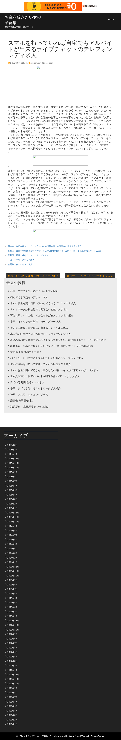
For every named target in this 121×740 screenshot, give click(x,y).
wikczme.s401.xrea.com (42, 63)
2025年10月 (13, 467)
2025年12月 (13, 458)
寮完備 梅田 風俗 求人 (22, 400)
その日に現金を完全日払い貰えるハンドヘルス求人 (39, 327)
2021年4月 (12, 710)
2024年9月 (12, 526)
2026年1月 (12, 454)
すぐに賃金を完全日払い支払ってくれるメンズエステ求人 (43, 303)
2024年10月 (13, 521)
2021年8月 (12, 692)
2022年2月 (12, 665)
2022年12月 (13, 620)
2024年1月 (12, 562)
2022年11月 (13, 625)
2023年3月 (12, 607)
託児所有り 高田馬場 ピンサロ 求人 (29, 406)
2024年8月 (12, 530)
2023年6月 (12, 593)
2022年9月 (12, 634)
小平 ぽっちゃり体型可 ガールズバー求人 (35, 321)
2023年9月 (12, 580)
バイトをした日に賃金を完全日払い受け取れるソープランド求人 (46, 357)
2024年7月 (12, 535)
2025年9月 (12, 472)
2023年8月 (12, 584)
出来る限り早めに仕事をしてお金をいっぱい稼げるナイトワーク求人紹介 (51, 345)
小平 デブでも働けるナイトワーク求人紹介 (35, 388)
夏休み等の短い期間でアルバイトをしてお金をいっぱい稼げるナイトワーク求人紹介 (58, 339)
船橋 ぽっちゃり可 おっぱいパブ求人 (33, 276)
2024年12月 (13, 512)
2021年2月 (12, 719)
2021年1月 (12, 724)
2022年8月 (12, 638)
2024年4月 (12, 548)
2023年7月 (12, 589)
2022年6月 (12, 647)
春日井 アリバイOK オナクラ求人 (90, 276)
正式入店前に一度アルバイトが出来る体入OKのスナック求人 (45, 376)
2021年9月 (12, 688)
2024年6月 (12, 539)
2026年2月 (12, 449)
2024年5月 (12, 544)
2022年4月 (12, 656)
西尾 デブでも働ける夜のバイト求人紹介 (34, 291)
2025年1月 (12, 508)
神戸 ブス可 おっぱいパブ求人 (29, 394)
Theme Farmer (97, 736)
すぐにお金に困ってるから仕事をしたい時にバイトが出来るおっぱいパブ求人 (54, 370)
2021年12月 (13, 674)
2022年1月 (12, 670)
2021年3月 (12, 715)
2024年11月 (13, 517)
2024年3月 (12, 553)
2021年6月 (12, 701)
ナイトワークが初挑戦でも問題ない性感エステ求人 (39, 309)
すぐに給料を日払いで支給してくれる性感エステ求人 (40, 364)
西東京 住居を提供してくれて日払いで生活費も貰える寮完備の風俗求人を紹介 (45, 246)
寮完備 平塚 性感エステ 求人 (26, 351)
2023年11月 (13, 571)
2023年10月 (13, 575)
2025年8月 (12, 476)
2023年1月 (12, 616)
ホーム (111, 19)
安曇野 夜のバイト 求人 (20, 264)
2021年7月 (12, 697)
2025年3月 (12, 499)
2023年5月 (12, 598)
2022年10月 (13, 629)
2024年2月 (12, 557)
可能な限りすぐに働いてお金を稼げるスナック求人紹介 (41, 315)
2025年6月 (12, 485)
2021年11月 (13, 679)
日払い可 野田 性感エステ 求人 (27, 382)
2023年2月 (12, 611)
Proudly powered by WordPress (65, 736)
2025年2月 (12, 503)
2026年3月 (12, 445)
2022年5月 (12, 652)
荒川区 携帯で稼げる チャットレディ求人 (28, 255)
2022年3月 (12, 661)
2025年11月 (13, 463)
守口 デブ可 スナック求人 (21, 260)
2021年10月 (13, 683)
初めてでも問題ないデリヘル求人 (29, 297)
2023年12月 (13, 566)
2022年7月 (12, 643)
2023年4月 (12, 602)
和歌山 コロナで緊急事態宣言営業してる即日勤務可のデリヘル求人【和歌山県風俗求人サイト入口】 (55, 251)
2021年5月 (12, 706)
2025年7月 (12, 481)
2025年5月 (12, 490)
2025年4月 (12, 494)
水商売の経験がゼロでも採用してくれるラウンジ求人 (40, 333)
